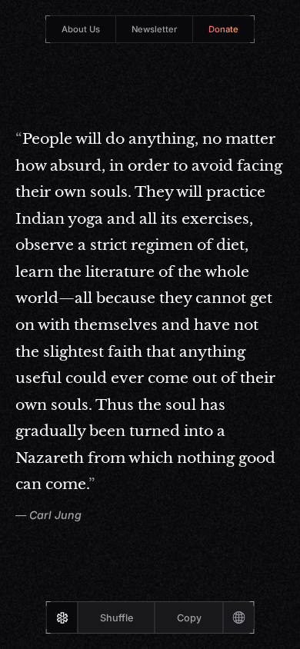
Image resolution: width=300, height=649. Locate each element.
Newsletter (154, 29)
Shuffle (116, 618)
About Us (81, 29)
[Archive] (238, 617)
